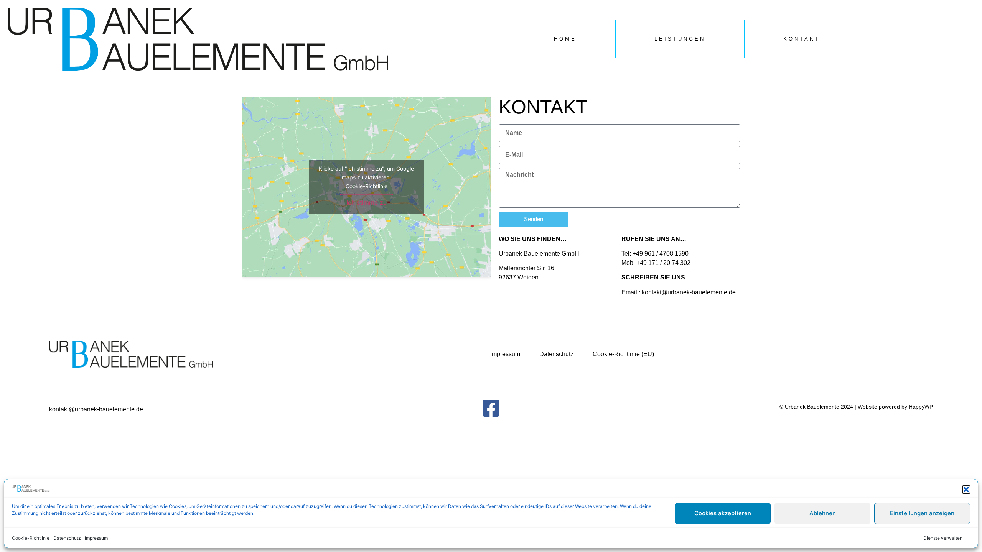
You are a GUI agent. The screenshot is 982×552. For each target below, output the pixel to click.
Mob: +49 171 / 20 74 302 (655, 263)
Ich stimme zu (366, 202)
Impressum (96, 538)
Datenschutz (67, 538)
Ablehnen (822, 513)
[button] (966, 489)
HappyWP (920, 407)
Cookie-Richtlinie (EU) (623, 354)
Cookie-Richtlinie (30, 538)
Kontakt (801, 39)
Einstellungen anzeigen (922, 513)
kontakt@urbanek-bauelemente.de (689, 292)
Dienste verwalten (942, 538)
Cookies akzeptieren (722, 513)
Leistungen (679, 39)
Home (565, 39)
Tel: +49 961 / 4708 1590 (655, 253)
